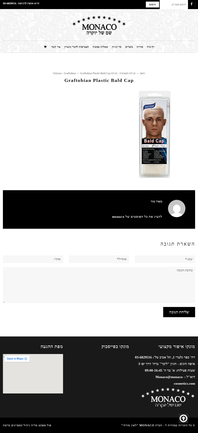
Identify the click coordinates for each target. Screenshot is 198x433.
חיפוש (152, 4)
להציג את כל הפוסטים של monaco (137, 217)
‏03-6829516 (9, 3)
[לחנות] (45, 46)
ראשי (142, 73)
